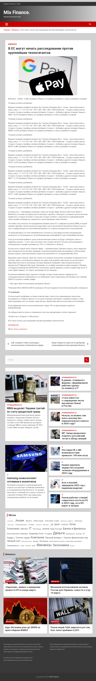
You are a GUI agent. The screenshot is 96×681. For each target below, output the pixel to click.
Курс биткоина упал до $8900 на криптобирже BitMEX (22, 629)
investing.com (13, 325)
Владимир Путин (36, 533)
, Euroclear (10, 521)
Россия (28, 545)
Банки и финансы (74, 528)
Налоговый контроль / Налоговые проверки (65, 541)
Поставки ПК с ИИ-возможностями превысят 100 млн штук (75, 453)
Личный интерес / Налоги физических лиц (66, 537)
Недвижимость (13, 545)
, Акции (19, 520)
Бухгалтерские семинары (17, 534)
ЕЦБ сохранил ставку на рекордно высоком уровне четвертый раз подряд (27, 344)
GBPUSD (24, 529)
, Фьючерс (45, 525)
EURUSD (64, 525)
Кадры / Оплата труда (18, 537)
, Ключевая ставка (51, 521)
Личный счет (13, 541)
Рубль (34, 545)
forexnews (13, 528)
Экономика (61, 545)
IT (7, 475)
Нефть (23, 545)
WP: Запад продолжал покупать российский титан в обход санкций (74, 436)
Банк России (56, 529)
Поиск (86, 360)
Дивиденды (70, 534)
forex (72, 524)
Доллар (79, 534)
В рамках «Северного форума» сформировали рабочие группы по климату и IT (75, 384)
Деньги (17, 329)
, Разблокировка (21, 525)
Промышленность (14, 405)
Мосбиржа (44, 541)
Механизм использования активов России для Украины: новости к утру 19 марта (70, 590)
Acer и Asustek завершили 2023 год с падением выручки (73, 485)
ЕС (84, 534)
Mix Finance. (17, 12)
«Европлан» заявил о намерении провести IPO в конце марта (22, 588)
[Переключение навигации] (7, 24)
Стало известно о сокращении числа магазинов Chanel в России (73, 401)
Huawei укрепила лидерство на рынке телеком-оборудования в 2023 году (75, 469)
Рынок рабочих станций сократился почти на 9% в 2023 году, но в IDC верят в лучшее (75, 501)
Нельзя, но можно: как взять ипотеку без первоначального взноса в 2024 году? (75, 419)
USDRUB (45, 529)
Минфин (36, 541)
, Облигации (78, 521)
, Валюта (28, 521)
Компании (37, 537)
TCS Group (37, 529)
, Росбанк (31, 525)
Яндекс (72, 545)
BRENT (57, 524)
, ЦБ (51, 524)
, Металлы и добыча (66, 521)
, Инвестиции (38, 521)
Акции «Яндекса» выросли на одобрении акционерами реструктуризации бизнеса (68, 344)
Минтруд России (26, 541)
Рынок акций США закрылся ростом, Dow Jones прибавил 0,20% (70, 629)
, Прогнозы (10, 525)
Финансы (12, 44)
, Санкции (38, 525)
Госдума (48, 534)
